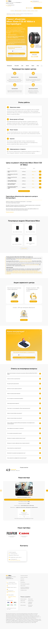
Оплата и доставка (24, 577)
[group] (12, 534)
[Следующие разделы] (41, 65)
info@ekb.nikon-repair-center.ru (15, 557)
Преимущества (9, 65)
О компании (12, 10)
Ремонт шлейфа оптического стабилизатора (19, 272)
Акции (38, 65)
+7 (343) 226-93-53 (14, 554)
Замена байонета (15, 270)
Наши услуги (23, 585)
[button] (47, 491)
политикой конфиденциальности (31, 359)
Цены (22, 65)
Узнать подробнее (14, 301)
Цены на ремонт (34, 52)
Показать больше (24, 248)
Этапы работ (17, 65)
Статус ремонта (29, 7)
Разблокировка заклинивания (11, 271)
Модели (33, 65)
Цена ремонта (24, 10)
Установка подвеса (22, 270)
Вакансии (29, 10)
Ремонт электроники (30, 272)
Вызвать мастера (24, 499)
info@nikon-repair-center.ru (11, 587)
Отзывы (36, 10)
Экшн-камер (23, 602)
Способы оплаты (24, 590)
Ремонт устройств (18, 10)
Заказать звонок (38, 7)
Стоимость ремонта (24, 575)
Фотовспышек (30, 600)
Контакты (32, 10)
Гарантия (27, 65)
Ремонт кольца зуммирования (21, 271)
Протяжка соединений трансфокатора (31, 270)
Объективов (23, 600)
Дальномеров (23, 605)
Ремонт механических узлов (30, 271)
